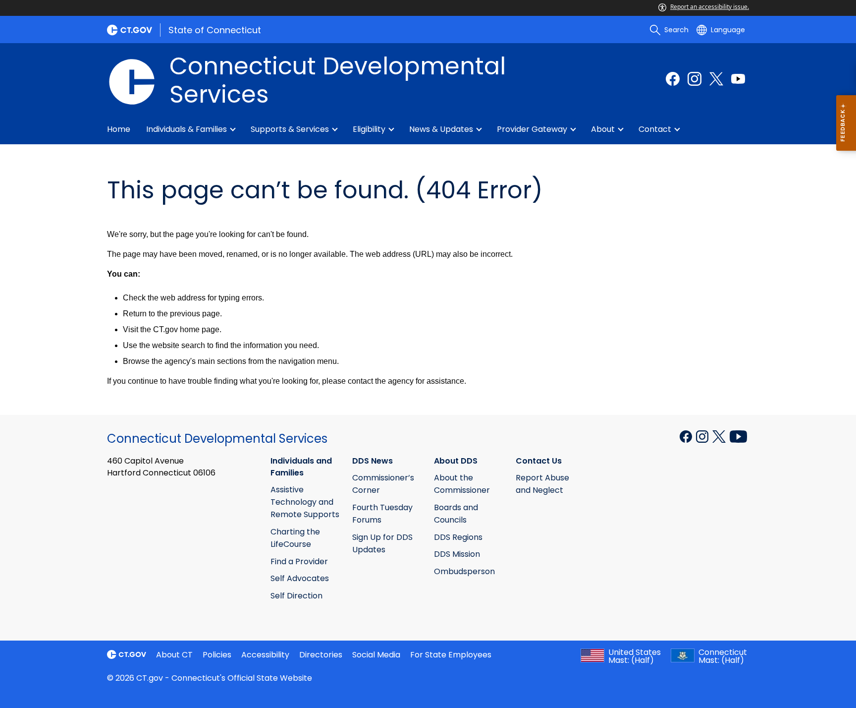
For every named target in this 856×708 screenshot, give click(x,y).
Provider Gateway (532, 129)
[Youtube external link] (738, 79)
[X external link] (720, 435)
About (603, 129)
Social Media (376, 654)
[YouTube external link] (738, 435)
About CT (174, 654)
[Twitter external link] (716, 79)
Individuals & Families (186, 129)
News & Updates (441, 129)
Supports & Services (290, 129)
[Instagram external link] (694, 79)
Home (118, 129)
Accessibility (265, 654)
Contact (655, 129)
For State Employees (450, 654)
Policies (217, 654)
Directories (320, 654)
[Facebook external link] (673, 79)
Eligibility (369, 129)
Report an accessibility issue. (709, 6)
